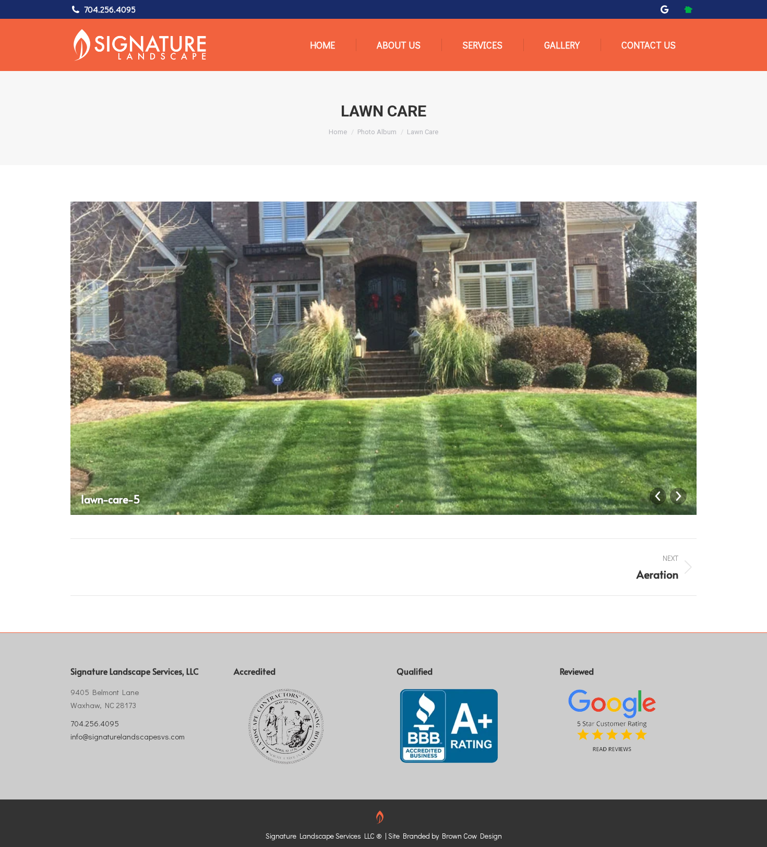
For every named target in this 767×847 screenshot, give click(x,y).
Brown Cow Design (472, 836)
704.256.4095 (110, 9)
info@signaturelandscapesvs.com (127, 736)
